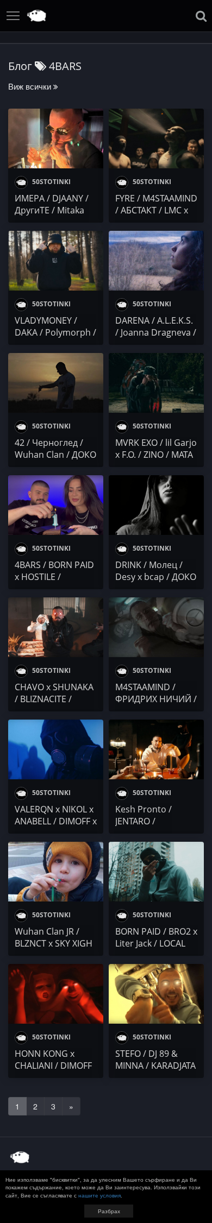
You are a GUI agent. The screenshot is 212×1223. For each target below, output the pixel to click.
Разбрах (109, 1211)
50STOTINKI (50, 181)
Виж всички (30, 86)
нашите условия (99, 1195)
